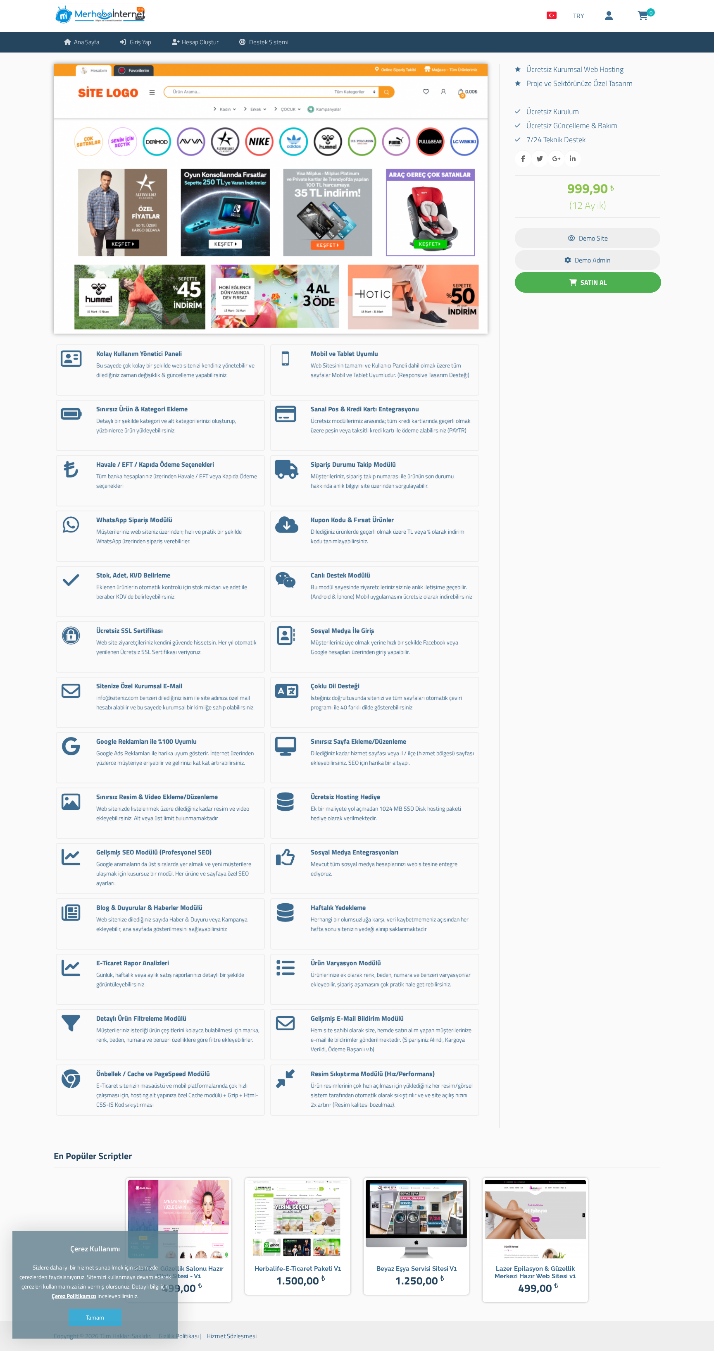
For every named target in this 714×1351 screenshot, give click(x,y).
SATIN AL (593, 282)
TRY (578, 16)
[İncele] (166, 1219)
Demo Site (592, 238)
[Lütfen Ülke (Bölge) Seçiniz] (551, 16)
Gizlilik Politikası (179, 1336)
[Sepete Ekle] (190, 1219)
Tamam (95, 1317)
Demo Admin (592, 260)
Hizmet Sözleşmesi (232, 1336)
